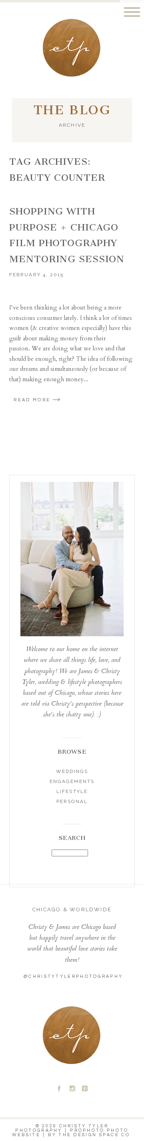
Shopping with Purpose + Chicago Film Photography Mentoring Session (66, 235)
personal (71, 801)
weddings (72, 771)
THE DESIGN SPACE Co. (95, 1135)
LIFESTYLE (71, 791)
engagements (72, 781)
